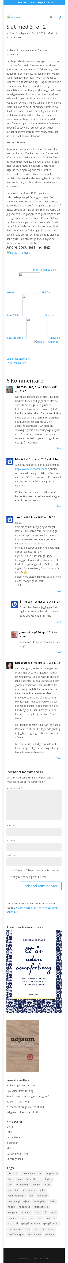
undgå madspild (16, 1234)
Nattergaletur (40, 1201)
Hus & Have (13, 1137)
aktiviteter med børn (31, 1173)
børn (19, 1179)
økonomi (49, 1234)
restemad (26, 1212)
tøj (43, 1229)
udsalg (51, 1229)
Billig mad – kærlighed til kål (22, 1112)
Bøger (11, 1179)
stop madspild (15, 1229)
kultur (43, 1190)
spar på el (13, 1223)
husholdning (22, 1184)
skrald (54, 1212)
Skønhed (12, 1218)
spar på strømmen (30, 1223)
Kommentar (14, 788)
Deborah (21, 663)
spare (40, 1218)
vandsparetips (35, 1234)
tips (27, 1229)
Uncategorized (14, 1158)
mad (31, 1195)
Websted (11, 855)
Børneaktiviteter (34, 1179)
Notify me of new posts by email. (29, 877)
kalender (32, 1190)
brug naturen (51, 1173)
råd (45, 1212)
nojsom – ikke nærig (17, 1101)
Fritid (9, 1132)
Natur (53, 1201)
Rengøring (13, 1212)
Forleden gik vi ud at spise (21, 1085)
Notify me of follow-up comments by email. (35, 870)
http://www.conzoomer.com (31, 469)
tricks (35, 1229)
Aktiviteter (13, 1173)
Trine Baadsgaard (19, 33)
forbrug (49, 1179)
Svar (59, 448)
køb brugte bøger (16, 1195)
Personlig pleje (41, 1206)
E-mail (11, 840)
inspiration (13, 1190)
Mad (50, 33)
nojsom (11, 1206)
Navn (10, 825)
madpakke (42, 1195)
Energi (9, 1126)
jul (23, 1190)
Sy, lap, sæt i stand (17, 1153)
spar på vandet (50, 1223)
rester (37, 1212)
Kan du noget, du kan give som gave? (27, 1096)
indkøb (46, 1184)
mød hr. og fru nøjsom (19, 1201)
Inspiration (12, 1142)
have (10, 1184)
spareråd (50, 1218)
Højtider (36, 1184)
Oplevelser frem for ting (19, 1091)
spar (31, 1218)
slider (22, 1218)
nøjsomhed (24, 1206)
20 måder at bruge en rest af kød (25, 1107)
